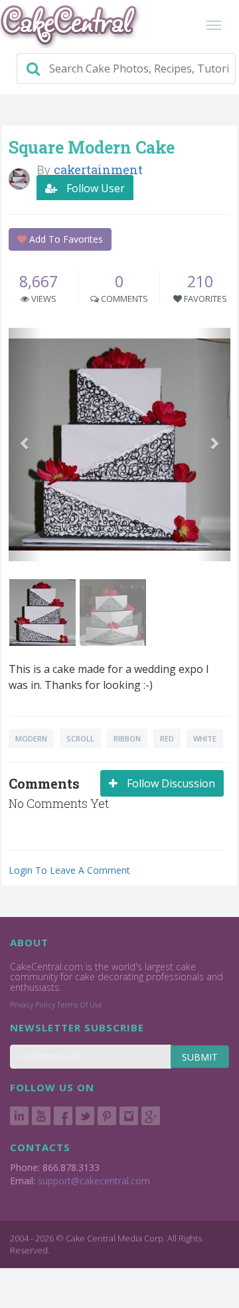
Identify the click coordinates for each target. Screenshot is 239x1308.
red (167, 738)
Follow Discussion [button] (169, 783)
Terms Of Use (79, 1004)
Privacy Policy (32, 1004)
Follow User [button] (94, 188)
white (204, 738)
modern (31, 738)
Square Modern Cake (92, 147)
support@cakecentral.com (94, 1180)
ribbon (127, 738)
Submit (200, 1057)
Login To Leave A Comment (69, 870)
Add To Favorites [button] (65, 239)
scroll (80, 738)
